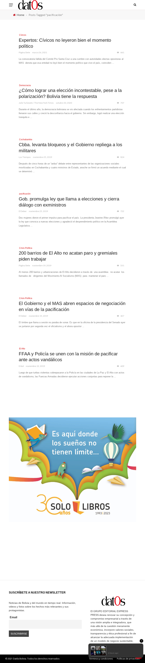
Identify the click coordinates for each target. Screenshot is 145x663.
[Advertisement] (72, 555)
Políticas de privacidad (128, 658)
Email (13, 617)
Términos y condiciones (101, 658)
